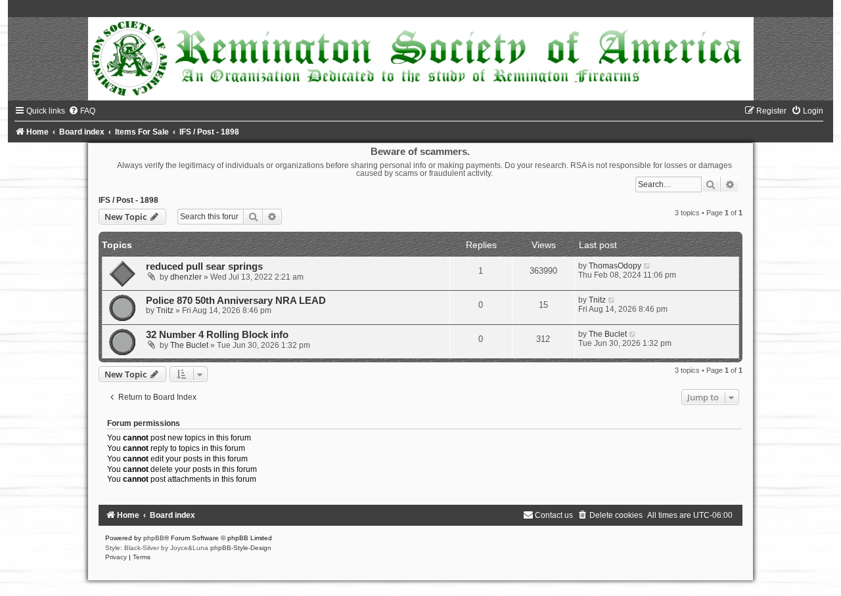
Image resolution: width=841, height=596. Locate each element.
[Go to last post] (647, 265)
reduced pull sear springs (204, 266)
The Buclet (189, 345)
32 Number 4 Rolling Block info (217, 335)
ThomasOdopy (615, 265)
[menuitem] (81, 111)
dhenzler (186, 277)
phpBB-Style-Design (240, 547)
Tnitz (164, 310)
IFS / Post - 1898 (128, 200)
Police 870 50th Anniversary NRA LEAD (236, 300)
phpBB (153, 538)
